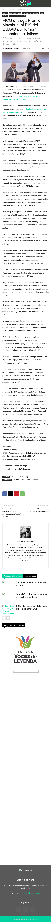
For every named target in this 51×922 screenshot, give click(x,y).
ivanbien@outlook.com (31, 893)
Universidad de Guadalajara (21, 477)
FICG (28, 480)
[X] (10, 493)
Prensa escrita (27, 13)
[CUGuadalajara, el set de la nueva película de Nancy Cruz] (8, 610)
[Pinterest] (16, 493)
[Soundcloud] (25, 909)
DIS (23, 480)
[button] (4, 3)
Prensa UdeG (21, 16)
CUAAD (16, 480)
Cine (41, 13)
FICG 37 (35, 480)
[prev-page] (4, 618)
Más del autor (30, 576)
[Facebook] (4, 493)
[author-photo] (25, 537)
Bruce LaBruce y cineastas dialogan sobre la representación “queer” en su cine (13, 513)
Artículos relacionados (13, 576)
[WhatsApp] (22, 493)
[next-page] (8, 618)
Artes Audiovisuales (23, 9)
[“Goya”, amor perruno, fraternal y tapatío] (8, 585)
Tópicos (5, 16)
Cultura (11, 9)
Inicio (4, 9)
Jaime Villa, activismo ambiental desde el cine (39, 510)
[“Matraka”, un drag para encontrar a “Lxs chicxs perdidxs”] (8, 597)
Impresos (12, 16)
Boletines (35, 13)
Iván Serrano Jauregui (12, 48)
